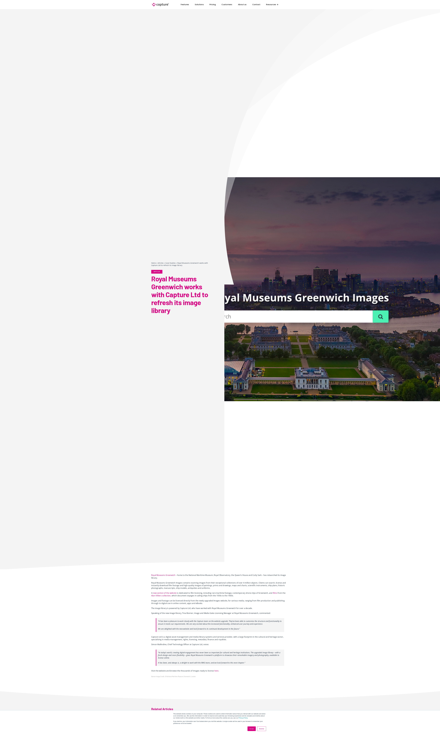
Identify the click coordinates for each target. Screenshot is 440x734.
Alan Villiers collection (161, 595)
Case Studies (170, 263)
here (216, 671)
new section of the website (164, 593)
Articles (161, 263)
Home (153, 263)
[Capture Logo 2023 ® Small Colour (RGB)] (160, 3)
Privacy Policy (243, 718)
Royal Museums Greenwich (163, 575)
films (275, 593)
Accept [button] (251, 729)
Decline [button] (261, 729)
